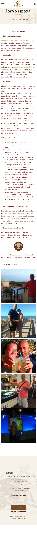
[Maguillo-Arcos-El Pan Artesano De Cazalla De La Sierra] (18, 4)
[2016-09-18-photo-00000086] (18, 286)
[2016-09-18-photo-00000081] (18, 425)
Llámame (18, 507)
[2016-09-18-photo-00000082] (18, 391)
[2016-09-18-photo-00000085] (18, 321)
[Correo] (21, 484)
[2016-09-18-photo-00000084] (18, 356)
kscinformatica (24, 490)
